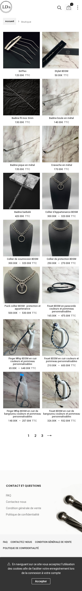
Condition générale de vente (23, 508)
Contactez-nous (16, 501)
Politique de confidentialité (22, 514)
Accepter (41, 581)
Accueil (9, 21)
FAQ (8, 495)
